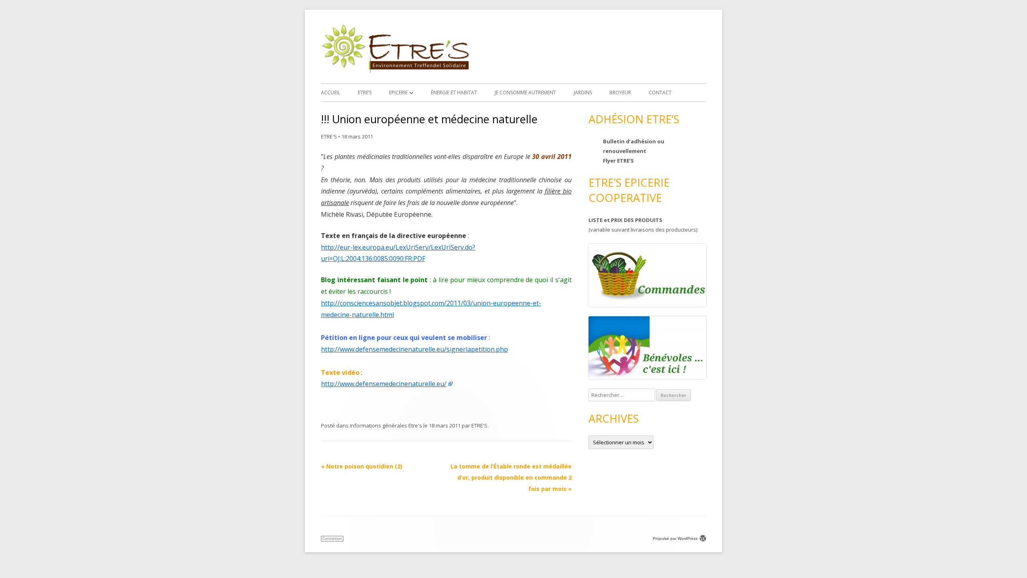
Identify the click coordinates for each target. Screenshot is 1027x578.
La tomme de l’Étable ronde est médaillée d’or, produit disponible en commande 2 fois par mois (511, 477)
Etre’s (364, 92)
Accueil (330, 92)
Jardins (583, 92)
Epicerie (398, 92)
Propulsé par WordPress (675, 538)
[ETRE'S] (395, 71)
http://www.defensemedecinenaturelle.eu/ (384, 383)
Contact (660, 92)
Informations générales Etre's (386, 425)
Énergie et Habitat (454, 92)
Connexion (332, 538)
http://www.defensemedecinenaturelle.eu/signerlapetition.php (414, 349)
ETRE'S (329, 136)
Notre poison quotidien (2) (361, 466)
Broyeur (620, 92)
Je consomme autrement (525, 92)
